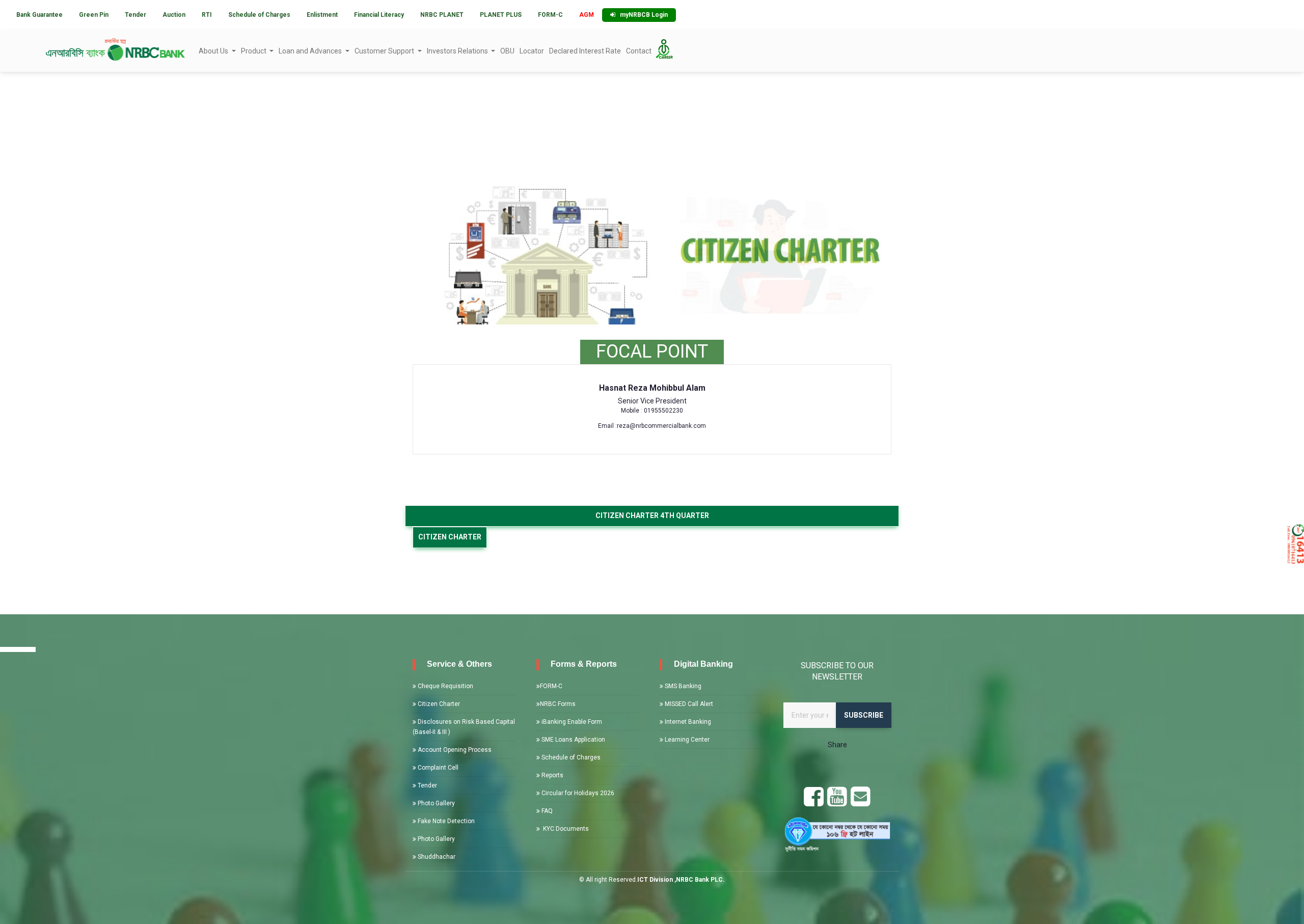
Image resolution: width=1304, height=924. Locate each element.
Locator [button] (532, 51)
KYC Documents (564, 828)
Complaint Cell (437, 767)
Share (837, 744)
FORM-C (550, 14)
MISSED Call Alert (688, 704)
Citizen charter (449, 537)
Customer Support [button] (385, 51)
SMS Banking (682, 686)
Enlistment (322, 14)
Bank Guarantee (39, 14)
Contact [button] (638, 51)
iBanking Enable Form (571, 721)
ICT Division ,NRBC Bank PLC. (681, 879)
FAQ (546, 810)
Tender (135, 14)
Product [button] (254, 51)
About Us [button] (214, 51)
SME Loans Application (572, 739)
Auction (173, 14)
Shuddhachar (435, 856)
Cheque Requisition (444, 686)
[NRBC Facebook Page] (814, 802)
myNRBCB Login (641, 14)
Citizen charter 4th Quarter (652, 515)
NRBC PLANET (442, 14)
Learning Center (686, 739)
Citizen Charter (438, 704)
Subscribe (863, 715)
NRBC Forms (558, 704)
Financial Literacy (379, 14)
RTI (207, 14)
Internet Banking (687, 721)
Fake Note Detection (445, 821)
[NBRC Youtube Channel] (837, 802)
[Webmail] (861, 802)
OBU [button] (507, 51)
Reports (551, 775)
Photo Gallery (435, 803)
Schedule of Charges (259, 14)
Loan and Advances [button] (311, 51)
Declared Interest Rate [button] (585, 51)
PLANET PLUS (501, 14)
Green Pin (93, 14)
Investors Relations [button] (458, 51)
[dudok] (837, 832)
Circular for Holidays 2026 (577, 793)
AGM (586, 14)
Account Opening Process (454, 749)
